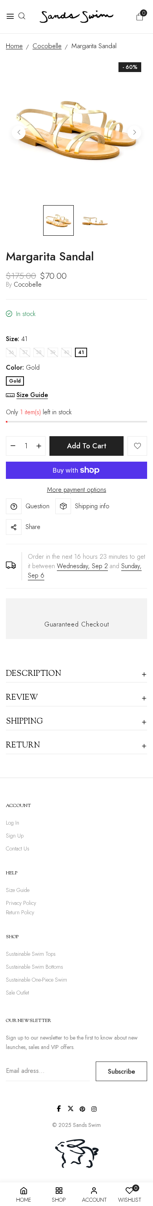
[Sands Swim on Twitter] (71, 1108)
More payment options (76, 489)
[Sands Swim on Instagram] (94, 1109)
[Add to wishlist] (137, 446)
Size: (16, 338)
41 (81, 352)
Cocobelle (28, 284)
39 (52, 352)
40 (66, 352)
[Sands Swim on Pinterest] (82, 1109)
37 (24, 352)
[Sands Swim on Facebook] (59, 1108)
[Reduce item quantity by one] (12, 446)
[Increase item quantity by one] (38, 446)
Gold (15, 381)
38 (39, 352)
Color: (23, 367)
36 (11, 352)
